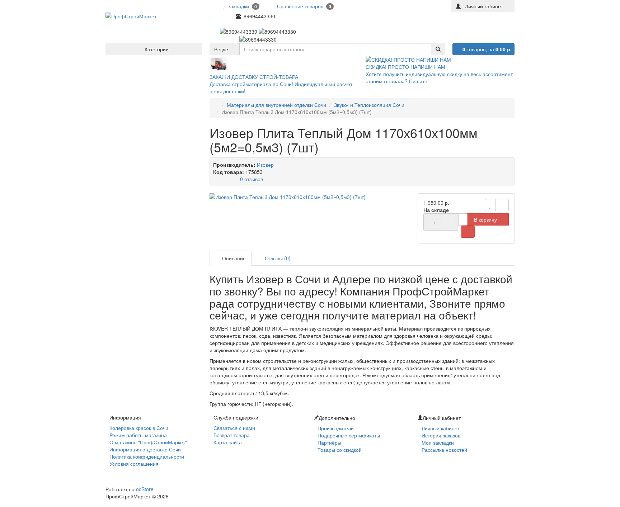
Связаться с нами (234, 427)
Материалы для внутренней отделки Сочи (276, 104)
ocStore (145, 489)
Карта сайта (227, 442)
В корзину (485, 219)
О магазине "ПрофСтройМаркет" (148, 442)
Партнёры (329, 442)
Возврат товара (231, 435)
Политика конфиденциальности (146, 456)
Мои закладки (438, 442)
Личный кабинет (441, 428)
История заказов (441, 435)
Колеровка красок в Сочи (138, 427)
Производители (336, 428)
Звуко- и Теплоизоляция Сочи (369, 104)
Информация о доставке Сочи (145, 449)
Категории (156, 49)
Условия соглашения (134, 463)
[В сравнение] (502, 205)
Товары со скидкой (340, 449)
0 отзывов (251, 179)
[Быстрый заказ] (468, 232)
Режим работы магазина (138, 435)
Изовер (265, 164)
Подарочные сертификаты (349, 435)
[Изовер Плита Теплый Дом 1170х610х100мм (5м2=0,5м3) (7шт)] (310, 196)
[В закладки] (490, 205)
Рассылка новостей (444, 449)
